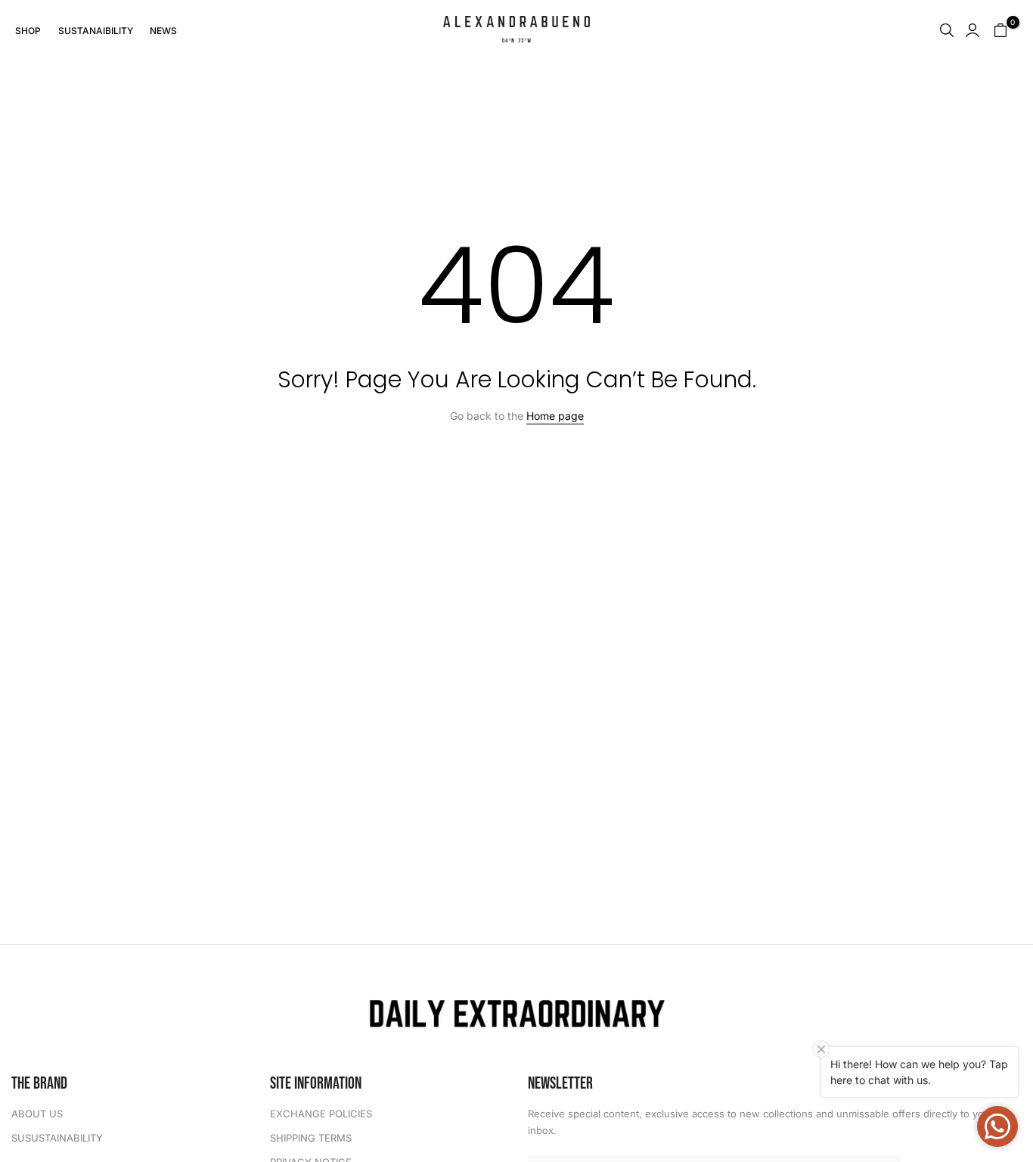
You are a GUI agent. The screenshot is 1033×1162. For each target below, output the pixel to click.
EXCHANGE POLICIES (321, 1114)
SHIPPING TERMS (311, 1138)
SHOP (28, 30)
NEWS (163, 30)
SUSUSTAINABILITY (57, 1138)
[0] (1000, 30)
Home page (555, 415)
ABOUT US (37, 1114)
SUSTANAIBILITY (95, 30)
